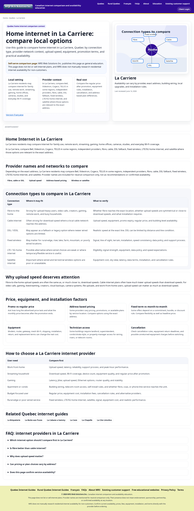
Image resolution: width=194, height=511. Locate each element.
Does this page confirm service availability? (32, 472)
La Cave (73, 420)
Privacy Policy (168, 489)
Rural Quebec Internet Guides (53, 489)
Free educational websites (145, 489)
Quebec (100, 3)
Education (157, 3)
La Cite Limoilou (104, 420)
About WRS (94, 489)
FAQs (137, 3)
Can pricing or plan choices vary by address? (33, 464)
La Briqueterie (13, 420)
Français (127, 3)
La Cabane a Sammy (56, 420)
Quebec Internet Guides (23, 489)
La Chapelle (87, 420)
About (146, 3)
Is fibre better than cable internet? (28, 448)
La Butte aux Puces (33, 420)
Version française (14, 114)
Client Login (184, 9)
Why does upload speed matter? (26, 456)
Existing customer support (177, 3)
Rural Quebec (114, 3)
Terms (180, 489)
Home (5, 18)
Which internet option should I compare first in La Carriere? (41, 440)
